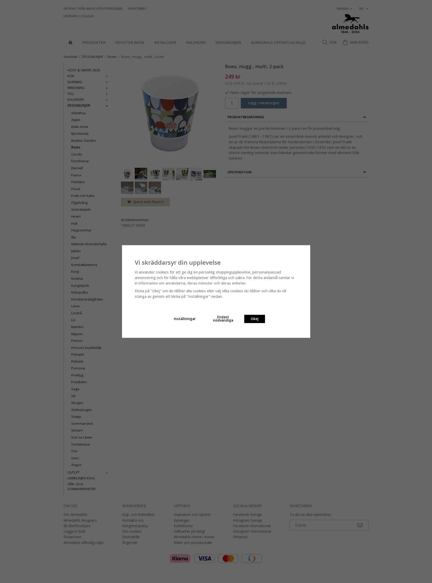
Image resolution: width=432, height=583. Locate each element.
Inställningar (185, 319)
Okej (254, 319)
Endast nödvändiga (223, 319)
